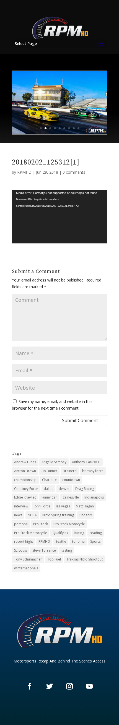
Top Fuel (54, 559)
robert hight (23, 541)
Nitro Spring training (58, 515)
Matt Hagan (85, 506)
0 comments (74, 172)
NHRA (32, 515)
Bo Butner (49, 471)
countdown (71, 479)
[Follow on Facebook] (29, 686)
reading (96, 532)
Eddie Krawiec (25, 497)
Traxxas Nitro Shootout (84, 559)
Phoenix (85, 515)
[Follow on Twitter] (49, 686)
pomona (21, 524)
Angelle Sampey (54, 462)
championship (25, 479)
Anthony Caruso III (86, 462)
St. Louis (20, 550)
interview (21, 506)
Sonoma (78, 541)
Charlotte (49, 479)
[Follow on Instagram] (69, 686)
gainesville (71, 497)
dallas (48, 488)
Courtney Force (26, 488)
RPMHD (24, 172)
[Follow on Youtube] (89, 686)
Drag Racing (84, 488)
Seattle (61, 541)
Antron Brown (25, 471)
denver (64, 488)
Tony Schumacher (28, 559)
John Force (42, 506)
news (18, 515)
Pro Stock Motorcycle (30, 532)
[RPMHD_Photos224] (59, 132)
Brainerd (70, 471)
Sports (95, 541)
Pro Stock (40, 524)
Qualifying (60, 532)
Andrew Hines (25, 462)
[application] (59, 217)
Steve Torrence (44, 550)
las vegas (63, 506)
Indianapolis (94, 497)
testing (66, 550)
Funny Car (49, 497)
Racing (79, 532)
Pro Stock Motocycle (69, 524)
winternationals (26, 568)
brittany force (93, 471)
